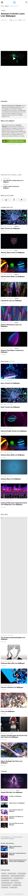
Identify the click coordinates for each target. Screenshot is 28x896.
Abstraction (6, 175)
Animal (16, 250)
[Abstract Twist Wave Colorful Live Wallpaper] (14, 339)
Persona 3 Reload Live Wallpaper (12, 687)
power (18, 882)
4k (4, 873)
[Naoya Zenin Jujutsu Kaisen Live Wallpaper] (4, 855)
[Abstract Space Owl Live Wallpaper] (14, 241)
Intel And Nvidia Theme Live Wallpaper (14, 431)
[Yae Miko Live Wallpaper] (4, 798)
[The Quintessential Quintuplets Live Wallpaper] (14, 575)
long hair (15, 880)
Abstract (16, 226)
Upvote (6, 200)
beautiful (5, 875)
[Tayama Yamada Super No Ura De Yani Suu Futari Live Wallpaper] (14, 724)
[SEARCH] (26, 2)
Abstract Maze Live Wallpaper (11, 479)
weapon (14, 887)
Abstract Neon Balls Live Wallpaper (13, 276)
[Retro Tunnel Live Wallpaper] (14, 217)
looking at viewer (7, 882)
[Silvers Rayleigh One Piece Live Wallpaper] (14, 749)
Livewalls (5, 880)
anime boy (12, 873)
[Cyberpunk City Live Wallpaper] (14, 289)
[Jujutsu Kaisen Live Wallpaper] (4, 805)
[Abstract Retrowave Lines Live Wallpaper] (14, 313)
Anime (17, 790)
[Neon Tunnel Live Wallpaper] (14, 371)
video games (6, 885)
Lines (19, 175)
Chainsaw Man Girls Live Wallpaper (13, 663)
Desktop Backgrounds (18, 875)
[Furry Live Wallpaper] (14, 700)
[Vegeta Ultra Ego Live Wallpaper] (14, 781)
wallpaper (17, 885)
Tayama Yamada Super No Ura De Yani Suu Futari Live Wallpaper (14, 736)
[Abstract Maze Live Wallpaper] (14, 467)
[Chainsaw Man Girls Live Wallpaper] (14, 652)
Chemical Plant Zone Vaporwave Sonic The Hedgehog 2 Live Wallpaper (14, 503)
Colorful (14, 175)
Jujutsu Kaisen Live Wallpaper (17, 803)
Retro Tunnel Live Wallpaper (10, 228)
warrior (5, 887)
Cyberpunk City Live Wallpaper (11, 300)
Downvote (21, 200)
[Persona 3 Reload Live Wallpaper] (14, 676)
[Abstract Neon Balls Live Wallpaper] (14, 265)
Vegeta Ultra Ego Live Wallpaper (11, 792)
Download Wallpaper (16, 141)
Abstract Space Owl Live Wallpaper (12, 252)
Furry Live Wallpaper (8, 711)
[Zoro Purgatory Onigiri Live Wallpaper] (4, 811)
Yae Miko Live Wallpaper (15, 796)
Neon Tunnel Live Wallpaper (10, 383)
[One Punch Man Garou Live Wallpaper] (4, 825)
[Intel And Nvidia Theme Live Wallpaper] (14, 419)
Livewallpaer (19, 878)
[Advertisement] (14, 37)
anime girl (22, 873)
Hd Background (7, 878)
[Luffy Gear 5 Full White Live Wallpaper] (4, 818)
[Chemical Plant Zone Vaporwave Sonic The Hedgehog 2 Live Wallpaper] (14, 490)
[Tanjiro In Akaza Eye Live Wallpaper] (4, 848)
